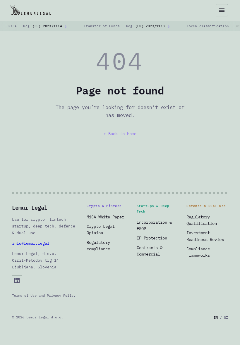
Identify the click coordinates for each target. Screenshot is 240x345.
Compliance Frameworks (198, 252)
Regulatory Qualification (201, 220)
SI (226, 317)
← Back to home (120, 133)
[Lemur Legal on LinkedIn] (17, 280)
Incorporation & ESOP (154, 225)
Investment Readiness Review (205, 236)
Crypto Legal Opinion (101, 229)
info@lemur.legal (30, 243)
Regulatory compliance (98, 245)
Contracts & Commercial (149, 251)
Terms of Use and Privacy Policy (44, 295)
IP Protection (152, 238)
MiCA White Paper (105, 217)
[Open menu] (222, 10)
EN (216, 317)
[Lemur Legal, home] (111, 10)
